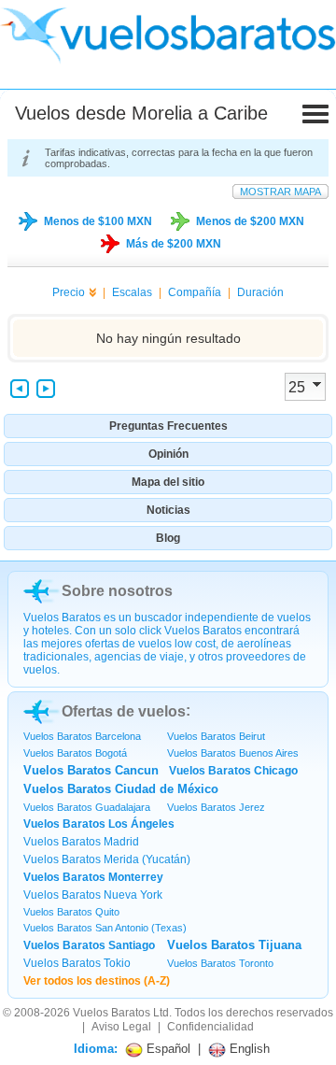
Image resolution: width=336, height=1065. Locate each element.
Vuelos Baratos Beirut (216, 736)
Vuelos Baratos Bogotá (75, 753)
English (248, 1049)
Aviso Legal (121, 1026)
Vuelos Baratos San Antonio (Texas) (105, 927)
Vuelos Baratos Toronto (220, 963)
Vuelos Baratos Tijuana (234, 945)
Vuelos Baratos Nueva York (92, 895)
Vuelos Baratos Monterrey (93, 877)
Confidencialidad (210, 1026)
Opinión (168, 454)
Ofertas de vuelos (124, 711)
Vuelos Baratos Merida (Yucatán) (106, 859)
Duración (260, 292)
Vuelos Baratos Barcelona (82, 736)
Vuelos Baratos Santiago (89, 945)
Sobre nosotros (117, 591)
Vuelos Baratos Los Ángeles (99, 824)
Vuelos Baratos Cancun (91, 770)
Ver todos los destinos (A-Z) (96, 980)
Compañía (194, 292)
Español (166, 1049)
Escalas (132, 292)
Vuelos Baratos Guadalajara (86, 807)
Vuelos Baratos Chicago (233, 770)
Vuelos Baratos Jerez (216, 807)
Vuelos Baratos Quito (71, 911)
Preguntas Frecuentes (168, 426)
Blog (168, 538)
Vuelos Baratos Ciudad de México (120, 789)
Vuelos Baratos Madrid (81, 841)
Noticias (168, 510)
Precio (68, 292)
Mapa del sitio (168, 482)
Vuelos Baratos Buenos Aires (233, 753)
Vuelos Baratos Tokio (77, 963)
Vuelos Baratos (111, 1012)
